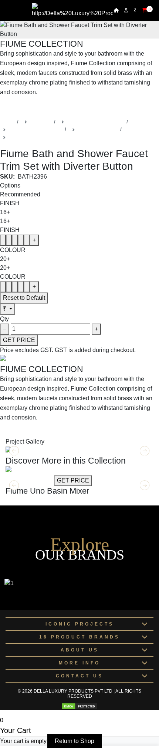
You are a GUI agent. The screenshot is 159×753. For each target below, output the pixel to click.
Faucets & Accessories (35, 129)
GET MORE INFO (29, 480)
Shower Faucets (28, 137)
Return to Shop (74, 741)
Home (7, 122)
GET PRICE (19, 340)
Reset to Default (24, 298)
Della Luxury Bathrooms (95, 122)
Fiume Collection (97, 129)
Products (40, 122)
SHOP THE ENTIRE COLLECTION (47, 107)
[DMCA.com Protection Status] (79, 706)
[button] (145, 485)
